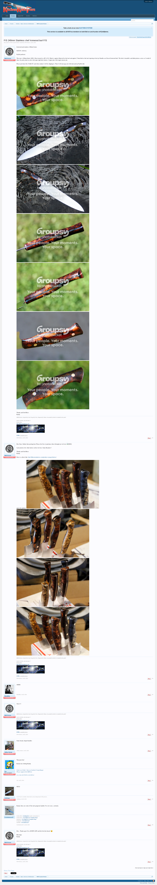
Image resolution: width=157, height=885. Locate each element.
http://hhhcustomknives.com (23, 424)
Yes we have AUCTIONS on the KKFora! (25, 775)
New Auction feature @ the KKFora (144, 37)
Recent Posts (15, 19)
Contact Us (140, 880)
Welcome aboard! (132, 37)
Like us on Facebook (31, 770)
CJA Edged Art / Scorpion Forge (30, 817)
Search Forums (7, 19)
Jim (5, 771)
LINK (18, 435)
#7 (152, 799)
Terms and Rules (143, 883)
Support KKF (20, 15)
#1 (152, 437)
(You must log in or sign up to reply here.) (144, 867)
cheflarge (7, 798)
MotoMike (7, 696)
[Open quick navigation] (152, 23)
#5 (152, 750)
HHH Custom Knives (14, 42)
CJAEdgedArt (26, 816)
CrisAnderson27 (8, 817)
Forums (13, 15)
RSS (153, 880)
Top (151, 880)
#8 (152, 824)
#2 (152, 678)
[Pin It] (149, 438)
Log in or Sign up (148, 1)
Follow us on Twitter (21, 770)
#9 (152, 861)
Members (35, 15)
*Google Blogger (39, 770)
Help (145, 880)
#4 (152, 734)
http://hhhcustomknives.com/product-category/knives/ (42, 457)
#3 (152, 694)
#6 (152, 780)
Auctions (28, 15)
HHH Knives (27, 42)
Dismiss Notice (151, 28)
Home (7, 15)
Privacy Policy (151, 883)
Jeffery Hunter (8, 752)
